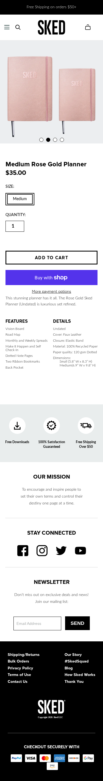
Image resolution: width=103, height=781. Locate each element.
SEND (77, 623)
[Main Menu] (7, 27)
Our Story (73, 655)
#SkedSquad (77, 661)
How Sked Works (80, 675)
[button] (41, 140)
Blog (69, 668)
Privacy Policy (20, 668)
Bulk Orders (18, 661)
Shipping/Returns (24, 655)
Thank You (74, 682)
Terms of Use (19, 675)
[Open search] (18, 27)
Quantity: (15, 215)
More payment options (51, 291)
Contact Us (17, 682)
